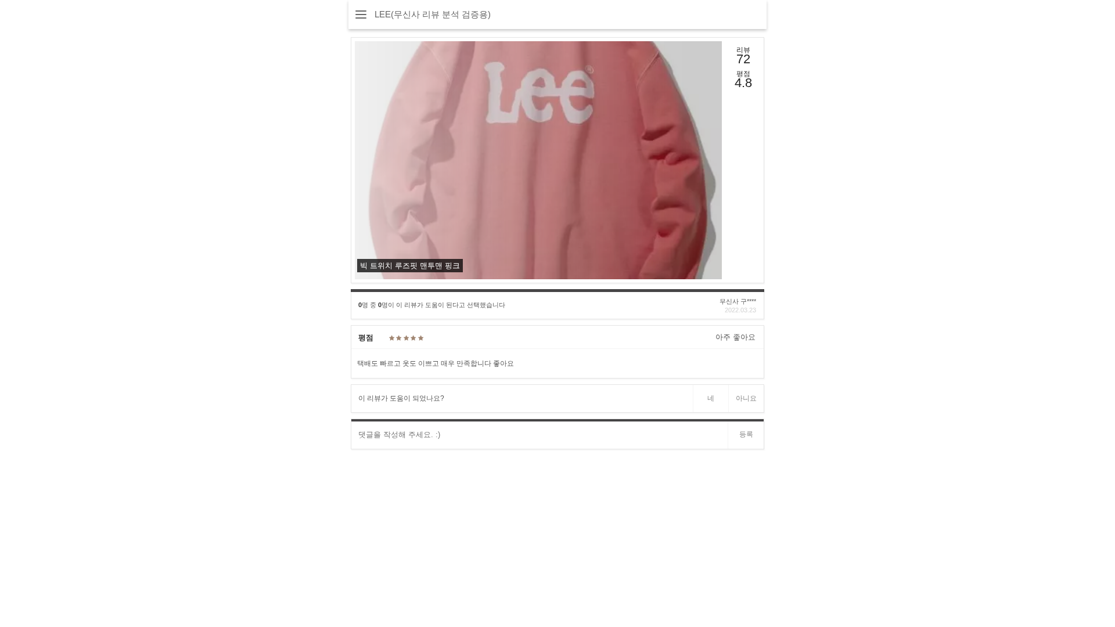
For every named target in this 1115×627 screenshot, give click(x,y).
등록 (746, 434)
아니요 (746, 398)
